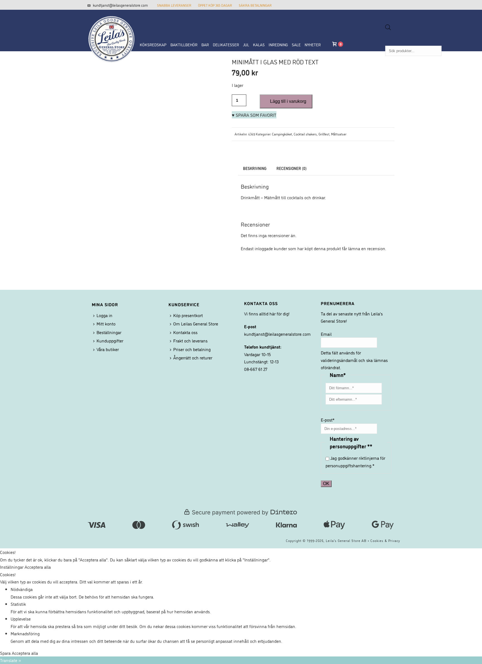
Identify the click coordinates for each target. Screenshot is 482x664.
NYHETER (313, 44)
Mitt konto (106, 323)
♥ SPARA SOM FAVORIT (254, 115)
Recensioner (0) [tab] (291, 168)
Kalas (259, 44)
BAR (205, 44)
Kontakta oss (185, 332)
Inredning (278, 44)
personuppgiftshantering (348, 465)
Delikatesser (226, 44)
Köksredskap (153, 44)
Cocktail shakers (305, 134)
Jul (246, 44)
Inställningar (12, 567)
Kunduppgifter (110, 340)
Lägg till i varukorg (288, 101)
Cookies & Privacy (385, 540)
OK (326, 483)
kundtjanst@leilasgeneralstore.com (120, 5)
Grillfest (324, 134)
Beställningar (109, 332)
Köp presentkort (188, 315)
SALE (296, 44)
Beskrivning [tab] (254, 168)
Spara (6, 653)
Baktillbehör (183, 44)
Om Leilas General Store (195, 323)
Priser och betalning (192, 349)
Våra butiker (108, 349)
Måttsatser (338, 134)
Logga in (104, 315)
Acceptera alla (38, 567)
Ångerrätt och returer (192, 357)
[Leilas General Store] (108, 23)
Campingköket (282, 134)
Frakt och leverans (190, 340)
